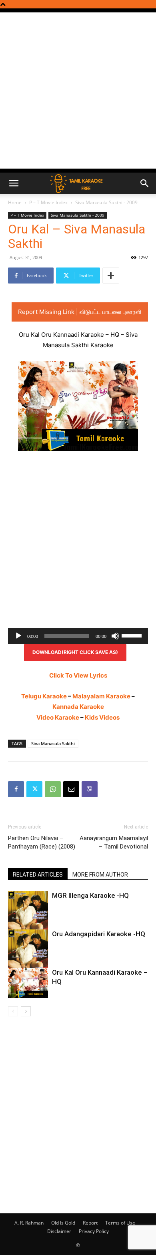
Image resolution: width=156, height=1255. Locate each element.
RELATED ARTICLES (38, 874)
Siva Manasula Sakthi (53, 743)
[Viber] (90, 789)
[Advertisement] (78, 90)
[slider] (133, 635)
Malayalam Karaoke (101, 696)
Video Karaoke (57, 717)
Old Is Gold (63, 1222)
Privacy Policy (94, 1231)
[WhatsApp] (53, 789)
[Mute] (115, 636)
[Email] (71, 789)
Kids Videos (102, 717)
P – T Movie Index (48, 202)
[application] (78, 636)
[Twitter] (34, 789)
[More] (110, 275)
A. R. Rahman (29, 1222)
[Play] (18, 636)
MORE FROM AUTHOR (100, 874)
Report (90, 1222)
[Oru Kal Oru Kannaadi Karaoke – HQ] (28, 983)
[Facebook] (16, 789)
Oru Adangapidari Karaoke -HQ (98, 934)
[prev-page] (13, 1011)
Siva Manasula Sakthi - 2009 (106, 202)
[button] (13, 183)
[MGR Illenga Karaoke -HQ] (28, 919)
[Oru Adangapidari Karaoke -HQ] (28, 957)
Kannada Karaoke (78, 706)
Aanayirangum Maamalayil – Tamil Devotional (114, 842)
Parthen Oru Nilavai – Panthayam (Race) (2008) (41, 842)
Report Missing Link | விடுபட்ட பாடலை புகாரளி (80, 312)
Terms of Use (120, 1222)
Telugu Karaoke (44, 696)
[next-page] (26, 1011)
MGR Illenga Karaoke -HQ (90, 895)
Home (15, 202)
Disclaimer (59, 1231)
